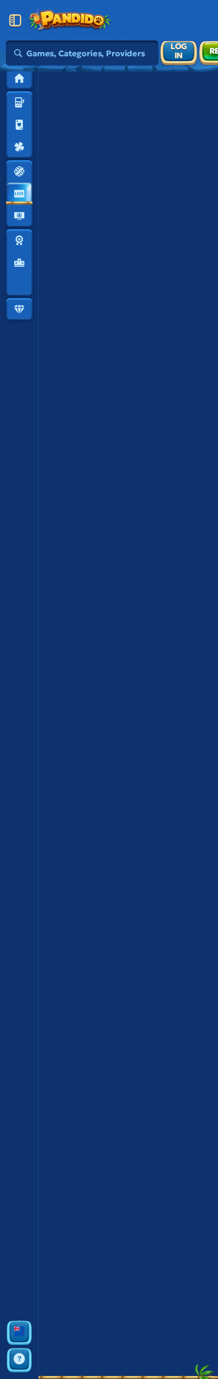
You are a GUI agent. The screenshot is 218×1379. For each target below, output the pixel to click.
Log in (178, 50)
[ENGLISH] (19, 1333)
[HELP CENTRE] (19, 1360)
